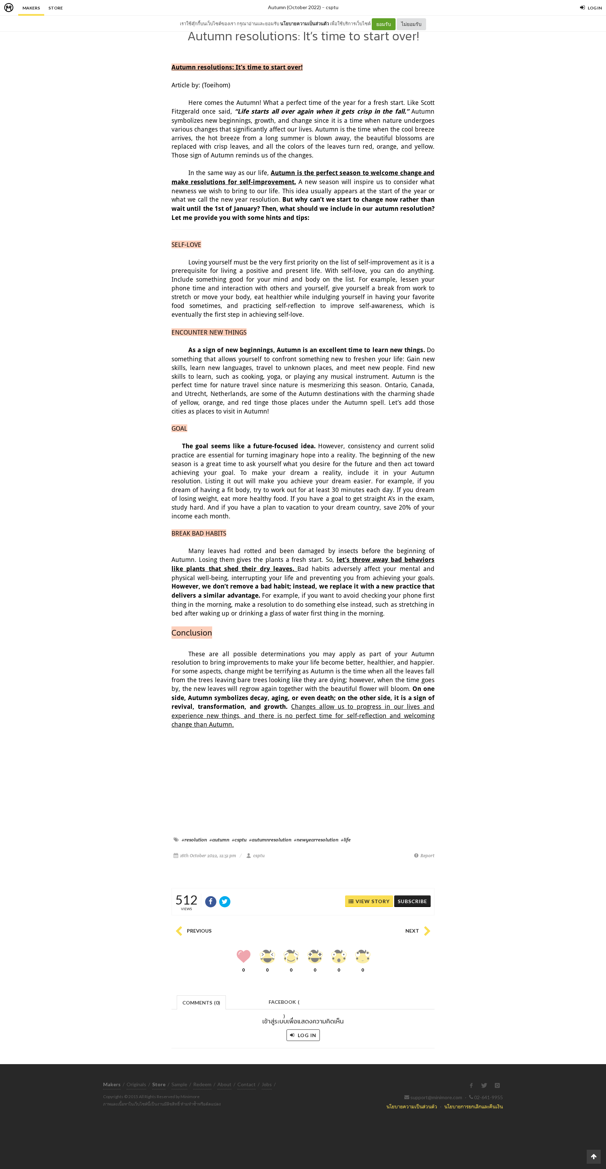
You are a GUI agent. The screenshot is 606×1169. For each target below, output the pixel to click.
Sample (179, 1084)
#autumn (219, 839)
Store (55, 8)
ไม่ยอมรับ (411, 24)
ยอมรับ (383, 24)
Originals (136, 1084)
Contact (246, 1084)
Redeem (202, 1084)
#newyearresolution (316, 839)
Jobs (267, 1084)
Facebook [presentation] (284, 1004)
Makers (31, 8)
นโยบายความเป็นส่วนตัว (304, 23)
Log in (306, 1035)
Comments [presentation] (201, 1003)
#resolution (194, 839)
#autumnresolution (270, 839)
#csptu (239, 839)
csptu (332, 7)
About (224, 1084)
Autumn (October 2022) (294, 7)
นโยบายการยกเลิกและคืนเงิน (473, 1106)
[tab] (201, 1002)
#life (346, 839)
